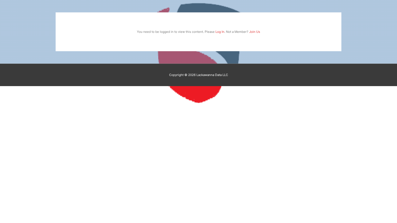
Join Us (254, 32)
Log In (219, 32)
